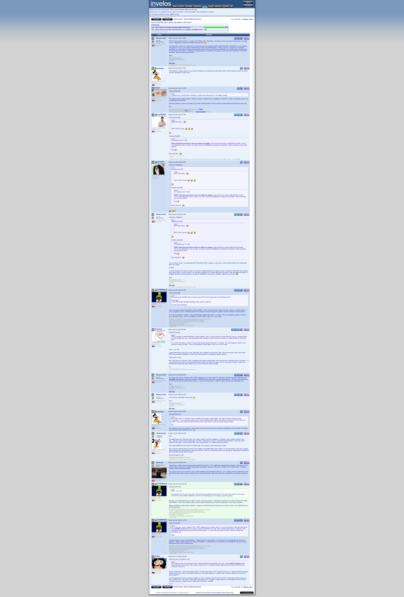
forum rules (184, 9)
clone (186, 110)
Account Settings (216, 592)
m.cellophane (161, 114)
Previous (246, 19)
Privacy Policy (206, 592)
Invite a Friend (226, 592)
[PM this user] (235, 39)
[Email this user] (238, 39)
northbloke (160, 68)
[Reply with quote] (248, 39)
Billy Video (172, 63)
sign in (172, 14)
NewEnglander (161, 433)
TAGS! (201, 109)
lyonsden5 (160, 161)
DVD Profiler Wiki (200, 111)
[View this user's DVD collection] (241, 39)
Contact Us (199, 592)
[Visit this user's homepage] (238, 330)
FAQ (232, 592)
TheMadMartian (162, 289)
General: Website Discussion (192, 19)
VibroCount (158, 329)
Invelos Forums (178, 19)
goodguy (157, 556)
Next (250, 19)
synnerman (159, 462)
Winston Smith (161, 38)
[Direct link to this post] (245, 39)
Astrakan (157, 88)
